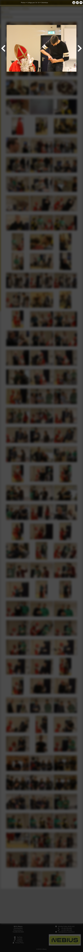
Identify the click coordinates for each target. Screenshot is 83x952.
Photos (23, 2)
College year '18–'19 (33, 2)
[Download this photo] (73, 2)
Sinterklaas (44, 2)
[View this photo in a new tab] (77, 2)
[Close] (80, 2)
